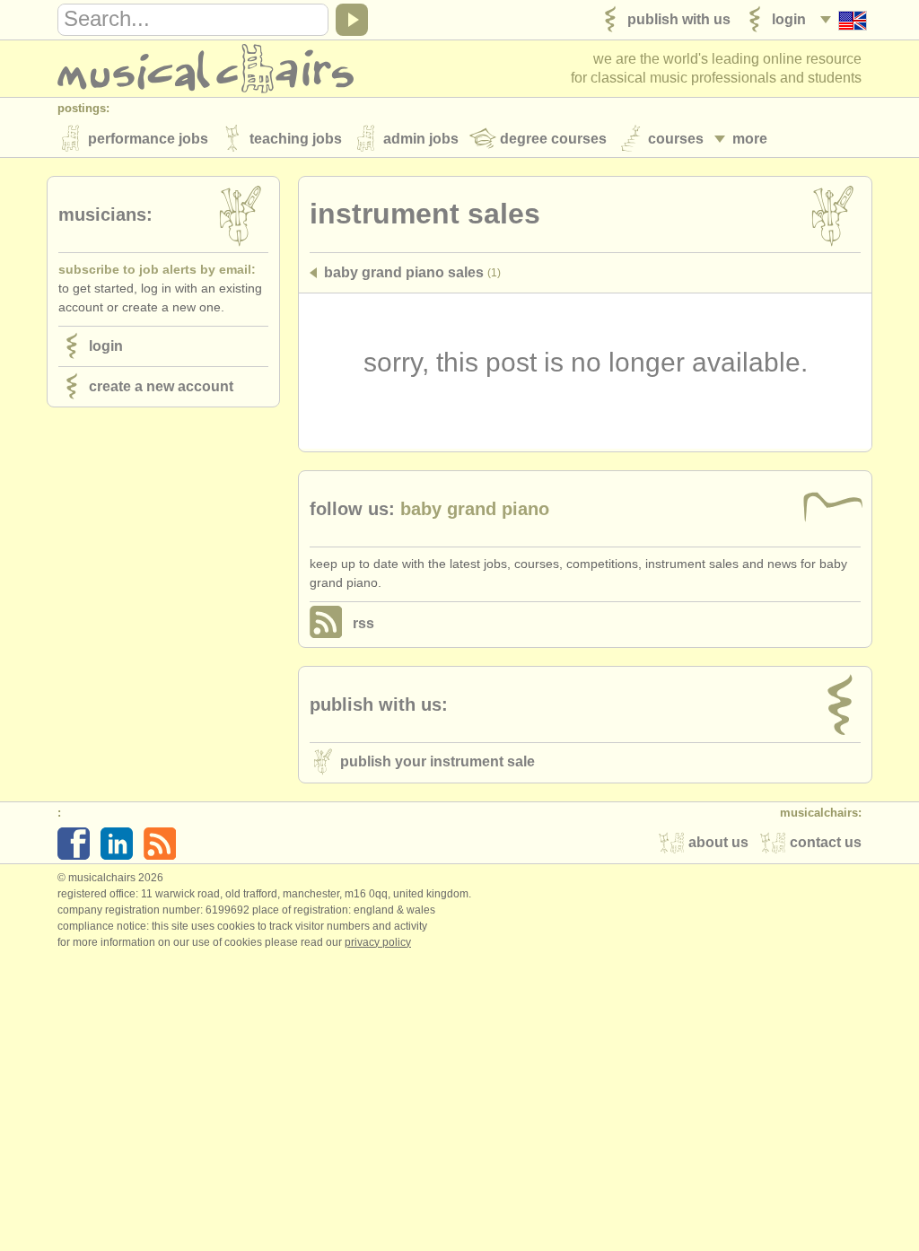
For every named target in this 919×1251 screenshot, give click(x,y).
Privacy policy (378, 942)
